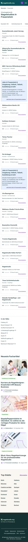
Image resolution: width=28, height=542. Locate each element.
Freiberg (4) (4, 322)
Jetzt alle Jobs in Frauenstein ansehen (16, 99)
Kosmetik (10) (5, 24)
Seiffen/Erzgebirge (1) (7, 338)
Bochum (16, 505)
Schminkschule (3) (17, 24)
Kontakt (7, 531)
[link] (14, 37)
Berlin (2, 480)
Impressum (22, 533)
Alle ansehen (23, 475)
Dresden (16, 498)
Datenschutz (13, 531)
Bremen (3, 498)
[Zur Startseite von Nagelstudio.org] (7, 3)
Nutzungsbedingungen (9, 533)
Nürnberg (16, 501)
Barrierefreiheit (20, 531)
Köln (15, 483)
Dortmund (4, 494)
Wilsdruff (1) (4, 333)
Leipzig (16, 491)
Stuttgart (16, 487)
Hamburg (16, 480)
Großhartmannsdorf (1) (7, 327)
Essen (16, 494)
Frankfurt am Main (6, 487)
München (3, 483)
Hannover (3, 501)
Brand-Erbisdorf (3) (6, 325)
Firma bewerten (22, 41)
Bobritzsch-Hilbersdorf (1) (8, 344)
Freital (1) (3, 341)
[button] (22, 3)
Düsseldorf (4, 491)
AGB (18, 533)
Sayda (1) (3, 335)
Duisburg (3, 505)
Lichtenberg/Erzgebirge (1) (8, 330)
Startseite (3, 8)
